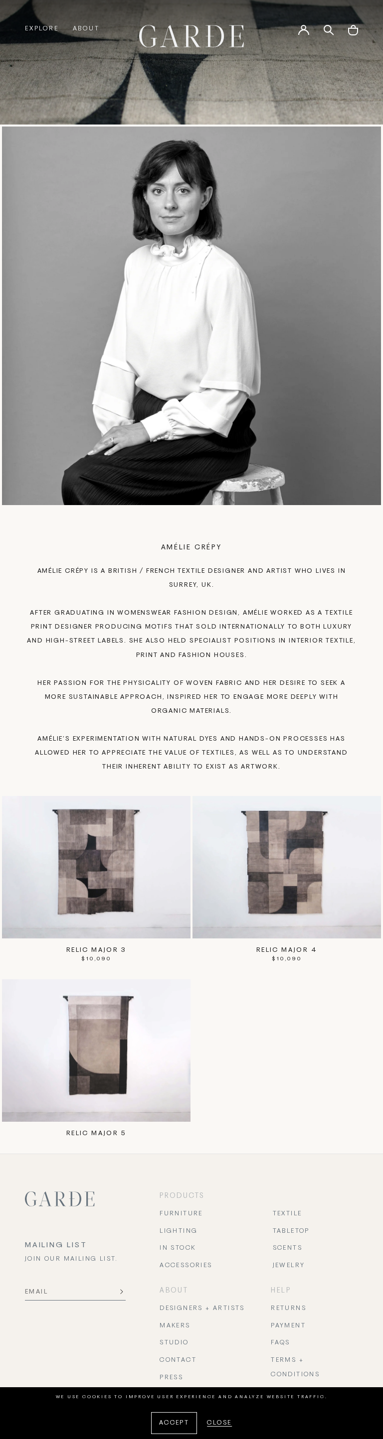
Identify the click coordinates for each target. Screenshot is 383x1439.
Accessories (186, 1266)
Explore (42, 29)
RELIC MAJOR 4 (286, 950)
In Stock (177, 1248)
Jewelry (289, 1266)
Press (171, 1378)
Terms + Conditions (295, 1367)
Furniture (181, 1214)
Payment (288, 1326)
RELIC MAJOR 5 (96, 1134)
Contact (178, 1360)
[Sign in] (303, 33)
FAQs (280, 1343)
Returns (288, 1308)
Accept (174, 1423)
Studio (174, 1343)
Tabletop (291, 1231)
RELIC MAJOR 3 (96, 950)
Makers (175, 1326)
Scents (287, 1248)
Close (219, 1423)
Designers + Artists (202, 1308)
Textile (287, 1214)
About (86, 29)
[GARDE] (191, 36)
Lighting (178, 1231)
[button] (353, 33)
